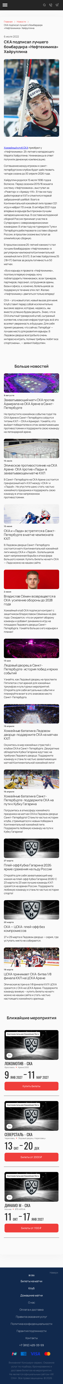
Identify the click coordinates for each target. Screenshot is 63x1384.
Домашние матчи (31, 1295)
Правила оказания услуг (31, 1317)
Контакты (32, 1338)
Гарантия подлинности (32, 1331)
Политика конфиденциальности (31, 1324)
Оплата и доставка (31, 1309)
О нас (31, 1302)
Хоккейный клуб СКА (16, 147)
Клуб (31, 1288)
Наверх (54, 1272)
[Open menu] (5, 5)
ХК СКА (32, 1275)
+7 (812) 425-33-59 (31, 1345)
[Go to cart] (57, 5)
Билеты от (31, 1157)
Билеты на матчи (31, 1281)
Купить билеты (31, 1086)
